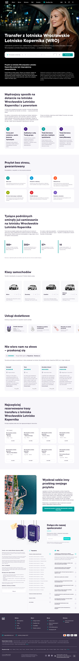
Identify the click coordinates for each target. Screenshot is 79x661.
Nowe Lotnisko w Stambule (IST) (34, 640)
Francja (23, 649)
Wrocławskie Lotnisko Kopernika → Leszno (36, 576)
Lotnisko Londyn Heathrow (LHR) (20, 644)
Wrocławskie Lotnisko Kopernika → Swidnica (36, 556)
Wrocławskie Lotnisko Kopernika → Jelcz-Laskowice (37, 567)
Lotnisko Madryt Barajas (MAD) (63, 640)
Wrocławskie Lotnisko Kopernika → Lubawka (36, 583)
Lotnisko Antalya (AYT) (24, 640)
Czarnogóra (27, 649)
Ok (74, 656)
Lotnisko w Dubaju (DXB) (44, 640)
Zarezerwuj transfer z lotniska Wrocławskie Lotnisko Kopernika (58, 509)
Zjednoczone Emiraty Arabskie (41, 649)
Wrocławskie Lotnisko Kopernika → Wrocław (36, 589)
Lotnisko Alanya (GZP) (16, 640)
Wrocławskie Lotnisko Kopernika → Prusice (36, 585)
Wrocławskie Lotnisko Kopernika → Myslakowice (37, 587)
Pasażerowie (55, 53)
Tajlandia (31, 649)
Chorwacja (51, 649)
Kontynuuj (67, 54)
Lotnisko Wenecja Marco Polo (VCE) (8, 644)
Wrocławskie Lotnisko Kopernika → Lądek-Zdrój (37, 565)
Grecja (21, 649)
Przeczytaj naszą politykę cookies (63, 657)
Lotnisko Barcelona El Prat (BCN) (7, 642)
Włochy (17, 649)
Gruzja (65, 649)
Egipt (48, 649)
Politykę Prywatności (58, 543)
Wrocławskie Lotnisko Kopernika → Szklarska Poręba (37, 561)
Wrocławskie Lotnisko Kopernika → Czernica (36, 572)
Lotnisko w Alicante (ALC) (53, 640)
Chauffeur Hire (49, 2)
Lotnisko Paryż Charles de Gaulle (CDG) (19, 642)
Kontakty (38, 2)
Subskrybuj (66, 538)
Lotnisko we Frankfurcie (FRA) (32, 642)
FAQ (32, 2)
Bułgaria (55, 649)
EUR (61, 2)
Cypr (34, 649)
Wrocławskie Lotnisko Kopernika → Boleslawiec (37, 578)
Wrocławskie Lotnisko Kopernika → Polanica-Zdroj (37, 558)
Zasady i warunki (8, 654)
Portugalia (61, 649)
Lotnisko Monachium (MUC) (52, 642)
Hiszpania (14, 649)
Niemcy (58, 649)
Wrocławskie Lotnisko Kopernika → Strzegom (36, 574)
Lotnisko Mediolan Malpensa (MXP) (63, 642)
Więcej (27, 644)
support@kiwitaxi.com (9, 635)
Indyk (11, 649)
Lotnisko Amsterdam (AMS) (42, 642)
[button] (22, 54)
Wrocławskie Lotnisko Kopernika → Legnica (36, 563)
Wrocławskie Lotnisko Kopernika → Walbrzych (36, 569)
